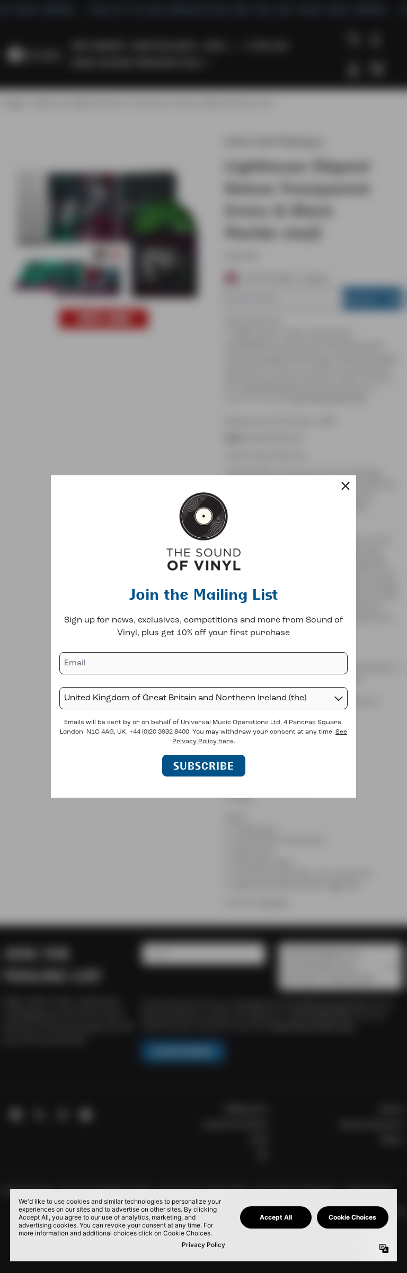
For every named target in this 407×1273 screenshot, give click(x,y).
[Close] (345, 486)
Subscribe (203, 766)
